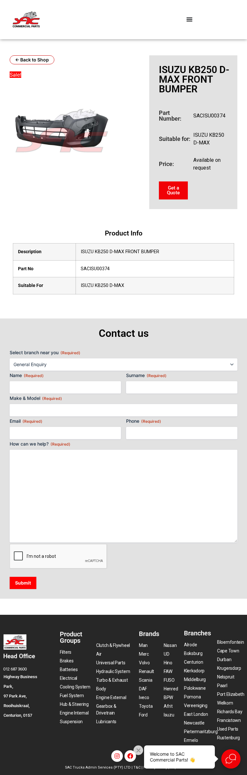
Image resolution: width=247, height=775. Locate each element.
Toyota (145, 706)
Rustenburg (228, 737)
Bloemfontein (230, 642)
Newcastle (194, 722)
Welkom (225, 703)
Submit (23, 583)
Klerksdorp (194, 670)
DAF (143, 688)
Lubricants (106, 721)
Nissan (170, 645)
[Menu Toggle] (189, 19)
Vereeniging (195, 705)
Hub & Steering (74, 704)
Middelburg (195, 679)
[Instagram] (117, 756)
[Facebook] (130, 756)
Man (143, 645)
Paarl (222, 685)
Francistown (229, 720)
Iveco (144, 697)
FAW (168, 671)
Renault (146, 671)
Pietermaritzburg (200, 731)
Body (101, 688)
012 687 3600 (14, 669)
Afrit (168, 706)
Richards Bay (229, 711)
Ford (143, 714)
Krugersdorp (229, 668)
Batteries (69, 669)
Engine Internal (74, 712)
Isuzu (169, 714)
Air (99, 654)
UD (166, 654)
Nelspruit (225, 676)
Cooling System (75, 686)
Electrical (68, 678)
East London (196, 714)
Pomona (192, 696)
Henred (171, 688)
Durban (224, 659)
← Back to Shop (32, 59)
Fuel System (72, 695)
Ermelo (191, 740)
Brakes (66, 660)
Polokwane (195, 688)
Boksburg (193, 653)
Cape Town (228, 650)
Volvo (144, 662)
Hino (168, 662)
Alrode (190, 644)
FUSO (169, 680)
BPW (168, 697)
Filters (65, 652)
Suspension (71, 721)
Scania (145, 680)
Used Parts (227, 729)
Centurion (193, 662)
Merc (144, 654)
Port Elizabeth (230, 694)
